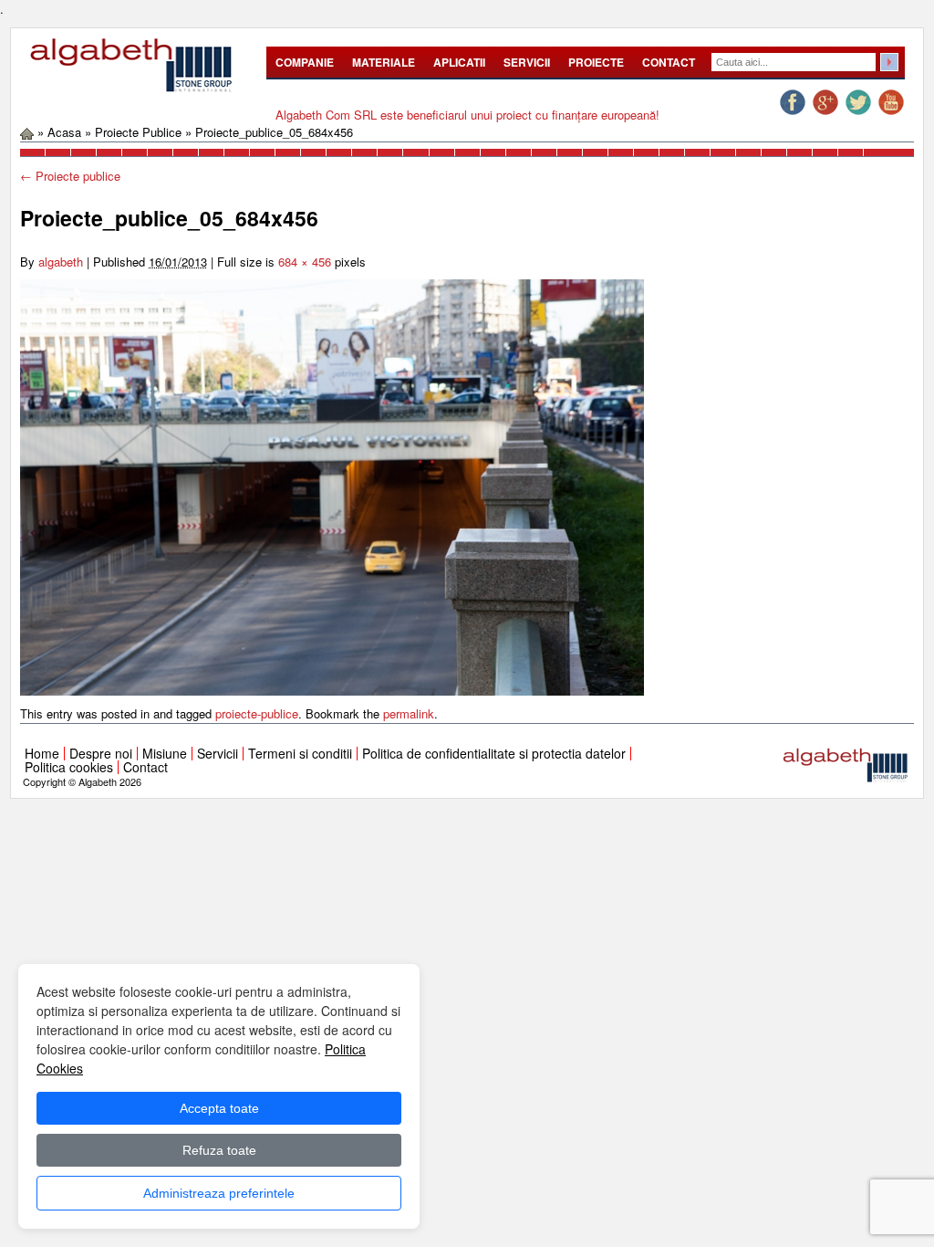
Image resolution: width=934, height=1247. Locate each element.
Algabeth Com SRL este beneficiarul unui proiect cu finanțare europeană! (467, 114)
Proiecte (596, 62)
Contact (668, 62)
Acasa (64, 132)
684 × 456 (304, 261)
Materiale (383, 62)
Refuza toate (219, 1150)
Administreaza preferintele (219, 1193)
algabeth (60, 261)
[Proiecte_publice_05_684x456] (332, 486)
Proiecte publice (138, 132)
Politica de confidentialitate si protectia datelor (494, 753)
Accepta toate (219, 1108)
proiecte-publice (256, 713)
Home (42, 753)
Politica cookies (69, 767)
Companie (304, 62)
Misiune (164, 753)
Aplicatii (459, 62)
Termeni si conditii (300, 753)
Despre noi (100, 753)
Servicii (526, 62)
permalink (408, 713)
